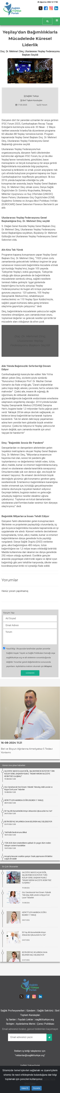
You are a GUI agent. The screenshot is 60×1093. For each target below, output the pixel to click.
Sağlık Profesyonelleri (12, 1010)
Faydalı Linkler (25, 1019)
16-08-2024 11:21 (11, 742)
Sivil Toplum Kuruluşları (32, 100)
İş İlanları (11, 1019)
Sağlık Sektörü (45, 1010)
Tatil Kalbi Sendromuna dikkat (15, 833)
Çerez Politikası (45, 1023)
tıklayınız (48, 666)
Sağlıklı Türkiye (32, 96)
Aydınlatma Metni (25, 1023)
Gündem (30, 1010)
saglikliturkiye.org (44, 1019)
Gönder (30, 673)
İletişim (10, 1023)
